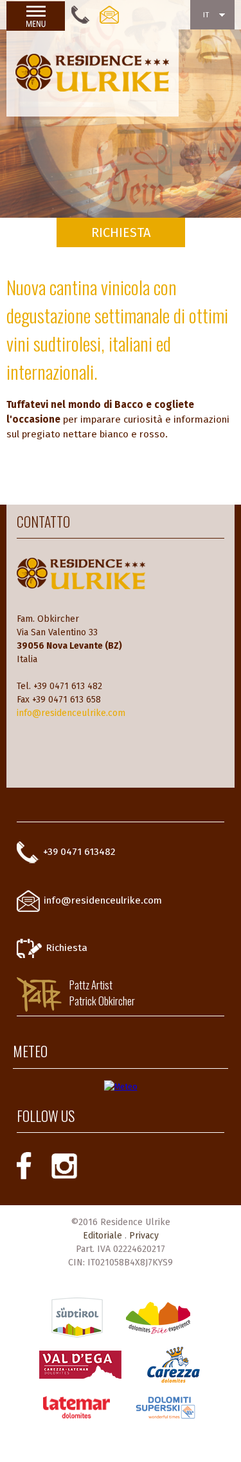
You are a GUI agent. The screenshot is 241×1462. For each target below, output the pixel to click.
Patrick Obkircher (102, 1001)
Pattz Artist (90, 985)
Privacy (144, 1235)
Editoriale (102, 1235)
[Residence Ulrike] (92, 73)
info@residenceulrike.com (71, 713)
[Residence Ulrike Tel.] (82, 14)
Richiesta (66, 948)
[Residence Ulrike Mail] (109, 14)
